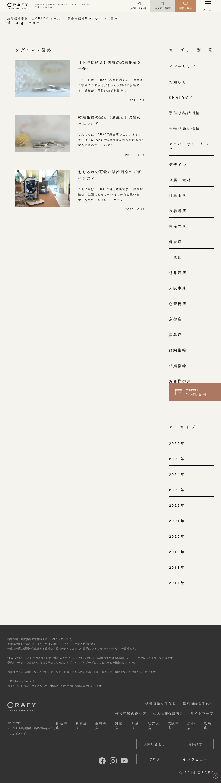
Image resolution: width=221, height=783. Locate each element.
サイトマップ (202, 713)
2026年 (177, 443)
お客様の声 (180, 381)
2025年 (177, 458)
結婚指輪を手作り (160, 703)
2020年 (177, 536)
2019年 (177, 551)
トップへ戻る (215, 775)
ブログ (154, 759)
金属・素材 (180, 179)
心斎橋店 (178, 303)
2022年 (177, 505)
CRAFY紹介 (181, 97)
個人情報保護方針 (168, 713)
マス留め (111, 18)
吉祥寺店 (178, 226)
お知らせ (178, 81)
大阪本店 (178, 288)
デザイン (178, 164)
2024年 (177, 474)
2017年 (177, 582)
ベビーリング (182, 66)
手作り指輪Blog (81, 18)
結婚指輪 (178, 365)
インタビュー (195, 759)
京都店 (175, 319)
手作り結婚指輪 (185, 112)
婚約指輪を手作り (198, 703)
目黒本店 (178, 195)
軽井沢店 (178, 272)
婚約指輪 (178, 350)
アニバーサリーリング (189, 146)
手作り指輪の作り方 (129, 713)
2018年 (177, 567)
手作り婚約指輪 (185, 128)
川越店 (175, 257)
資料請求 (195, 744)
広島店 (175, 334)
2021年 (177, 520)
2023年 (177, 489)
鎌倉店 (175, 241)
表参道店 (178, 210)
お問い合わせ (154, 744)
